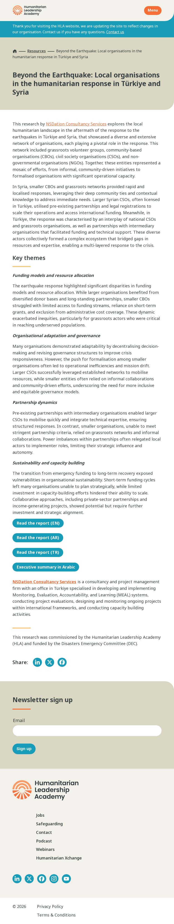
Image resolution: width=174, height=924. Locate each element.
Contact (44, 832)
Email (19, 720)
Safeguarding (49, 823)
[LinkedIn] (37, 662)
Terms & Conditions (56, 915)
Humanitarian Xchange (59, 858)
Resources (36, 50)
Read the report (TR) (38, 552)
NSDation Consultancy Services (76, 124)
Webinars (45, 849)
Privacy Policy (50, 906)
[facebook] (41, 878)
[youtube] (66, 878)
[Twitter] (49, 662)
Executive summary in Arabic (46, 567)
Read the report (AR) (38, 537)
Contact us (115, 31)
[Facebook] (62, 662)
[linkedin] (17, 878)
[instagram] (53, 878)
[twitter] (29, 878)
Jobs (40, 815)
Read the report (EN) (38, 523)
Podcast (44, 841)
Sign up (24, 748)
